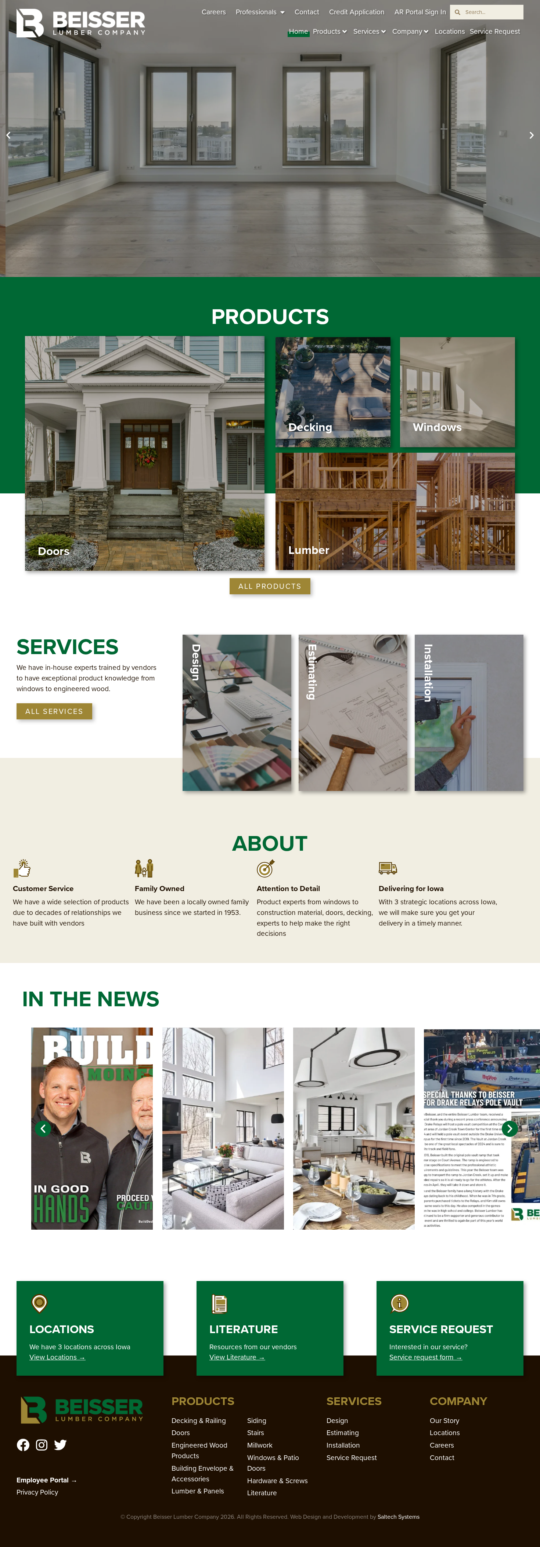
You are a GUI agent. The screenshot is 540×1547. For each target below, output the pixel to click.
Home (298, 31)
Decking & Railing (199, 1420)
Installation (343, 1445)
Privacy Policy (37, 1492)
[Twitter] (60, 1444)
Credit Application (357, 12)
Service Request (495, 31)
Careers (214, 12)
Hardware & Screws (277, 1480)
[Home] (81, 23)
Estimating (343, 1432)
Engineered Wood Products (199, 1450)
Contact (307, 12)
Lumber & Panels (198, 1491)
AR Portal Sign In (420, 12)
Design (337, 1420)
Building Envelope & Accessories (203, 1473)
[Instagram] (41, 1444)
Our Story (444, 1420)
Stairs (255, 1432)
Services (366, 31)
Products (327, 31)
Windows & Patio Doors (273, 1463)
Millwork (260, 1445)
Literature (262, 1493)
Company (407, 31)
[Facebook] (23, 1444)
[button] (8, 134)
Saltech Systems (399, 1517)
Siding (256, 1420)
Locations (450, 31)
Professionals (256, 12)
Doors (181, 1432)
